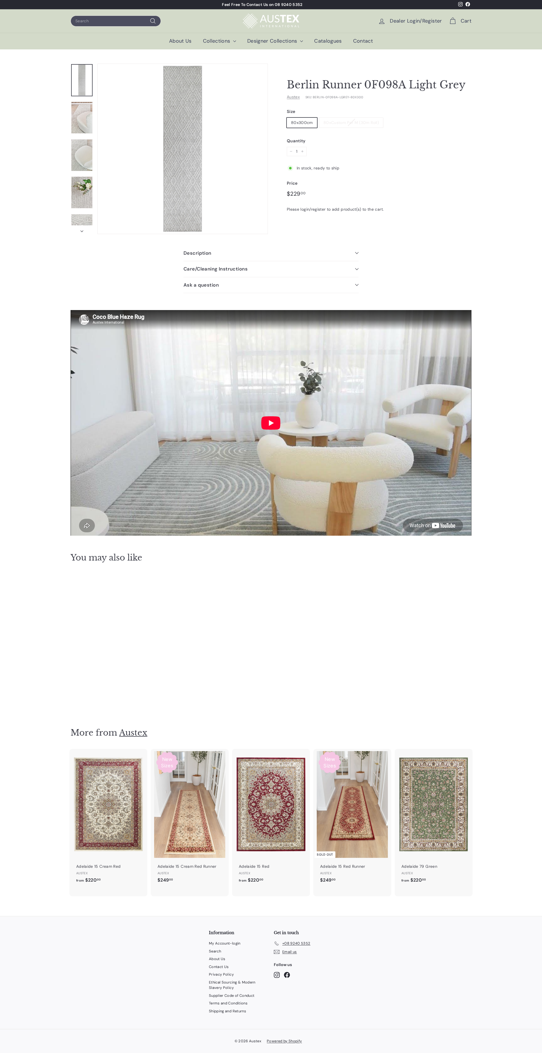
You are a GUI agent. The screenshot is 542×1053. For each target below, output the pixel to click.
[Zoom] (183, 149)
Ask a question (201, 285)
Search (215, 951)
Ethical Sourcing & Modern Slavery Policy (232, 985)
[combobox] (116, 21)
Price (292, 183)
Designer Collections (273, 41)
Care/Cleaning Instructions (215, 269)
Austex (293, 96)
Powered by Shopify (284, 1041)
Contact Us (219, 966)
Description (197, 253)
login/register (312, 209)
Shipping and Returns (227, 1011)
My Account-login (225, 943)
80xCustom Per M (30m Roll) (351, 122)
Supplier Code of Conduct (231, 995)
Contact (363, 41)
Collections (217, 41)
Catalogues (328, 41)
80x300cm (302, 122)
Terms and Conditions (228, 1003)
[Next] (82, 229)
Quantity (296, 140)
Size (291, 111)
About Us (180, 41)
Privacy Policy (221, 974)
